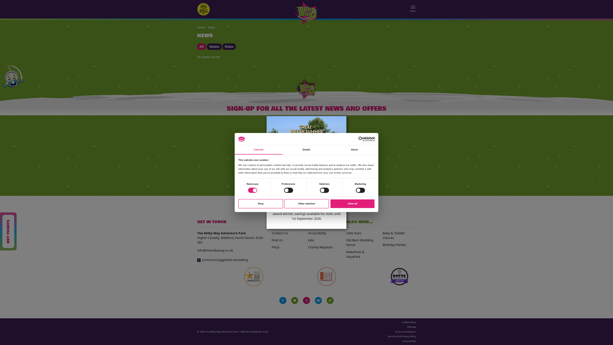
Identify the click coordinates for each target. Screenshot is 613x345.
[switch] (288, 190)
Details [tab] (306, 149)
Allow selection (306, 203)
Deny (261, 203)
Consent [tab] (258, 149)
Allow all (352, 203)
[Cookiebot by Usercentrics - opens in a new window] (361, 139)
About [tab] (354, 149)
